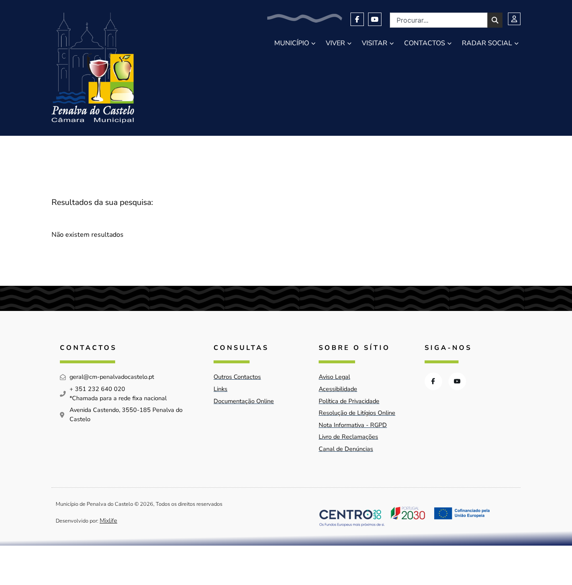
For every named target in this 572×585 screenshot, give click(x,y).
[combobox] (438, 20)
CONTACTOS (424, 43)
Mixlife (108, 520)
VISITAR (374, 43)
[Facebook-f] (357, 19)
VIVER (335, 43)
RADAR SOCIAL (487, 43)
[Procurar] (494, 20)
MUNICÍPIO (291, 43)
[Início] (93, 68)
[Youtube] (374, 19)
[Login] (514, 19)
